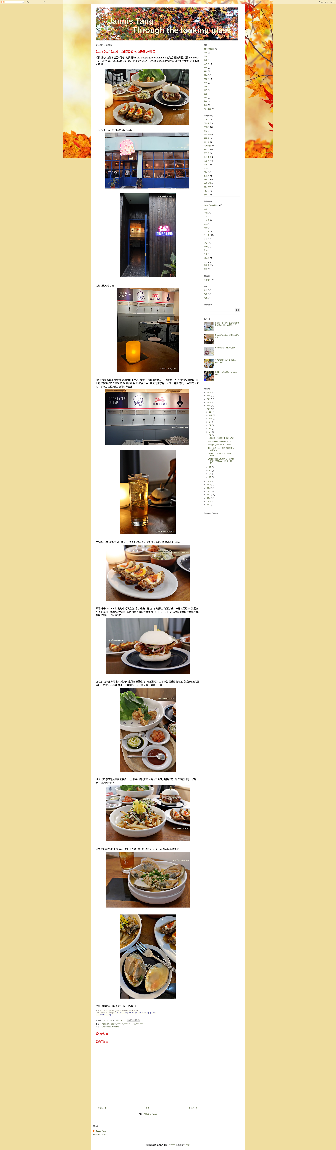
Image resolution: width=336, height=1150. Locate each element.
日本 (206, 75)
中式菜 (206, 127)
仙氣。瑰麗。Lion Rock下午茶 (219, 442)
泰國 (206, 83)
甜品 (206, 172)
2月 (210, 474)
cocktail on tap (129, 1024)
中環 (206, 213)
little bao (139, 1024)
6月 (210, 432)
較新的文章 (102, 1108)
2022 (209, 406)
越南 (206, 98)
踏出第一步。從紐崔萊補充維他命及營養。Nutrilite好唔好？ (227, 324)
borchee (172, 1145)
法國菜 (206, 161)
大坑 (206, 224)
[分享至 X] (133, 1020)
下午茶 (206, 123)
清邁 (206, 86)
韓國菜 (206, 195)
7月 (210, 429)
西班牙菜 (207, 187)
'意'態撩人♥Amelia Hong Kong (219, 445)
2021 (209, 409)
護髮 (206, 298)
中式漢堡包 (105, 1024)
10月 (211, 419)
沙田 (206, 243)
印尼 (206, 56)
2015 (209, 498)
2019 (209, 485)
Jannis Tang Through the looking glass (135, 1013)
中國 (206, 52)
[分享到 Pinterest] (138, 1020)
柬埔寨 (206, 79)
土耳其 (206, 64)
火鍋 (206, 168)
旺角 (206, 239)
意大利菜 (207, 146)
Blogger (187, 1145)
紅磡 (206, 250)
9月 (210, 422)
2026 (209, 392)
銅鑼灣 (113, 1024)
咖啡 (206, 131)
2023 (209, 402)
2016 (209, 495)
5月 (210, 435)
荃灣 (206, 254)
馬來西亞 (207, 109)
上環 (206, 209)
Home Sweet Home (211, 205)
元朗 (206, 216)
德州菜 (206, 142)
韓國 (206, 101)
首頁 (147, 1108)
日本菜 (206, 150)
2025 (209, 396)
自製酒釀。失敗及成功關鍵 (225, 348)
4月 (210, 467)
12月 (211, 412)
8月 (210, 425)
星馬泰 (206, 153)
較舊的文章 (193, 1108)
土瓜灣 (206, 220)
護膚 (206, 294)
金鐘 (206, 262)
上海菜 (206, 119)
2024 (209, 399)
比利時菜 (207, 157)
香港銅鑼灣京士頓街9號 (110, 1027)
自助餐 (206, 179)
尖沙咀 (206, 235)
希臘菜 (206, 138)
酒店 (206, 191)
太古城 (206, 231)
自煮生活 (207, 183)
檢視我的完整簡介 (100, 1135)
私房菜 (206, 176)
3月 (210, 471)
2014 (209, 501)
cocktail (120, 1024)
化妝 (206, 290)
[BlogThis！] (131, 1020)
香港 (206, 105)
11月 (211, 415)
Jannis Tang (101, 1131)
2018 (209, 488)
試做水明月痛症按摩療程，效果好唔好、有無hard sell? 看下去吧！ (221, 461)
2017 (209, 491)
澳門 (206, 90)
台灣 (206, 60)
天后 (206, 228)
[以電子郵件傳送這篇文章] (128, 1020)
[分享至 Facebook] (136, 1020)
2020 (209, 481)
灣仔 (206, 246)
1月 (210, 477)
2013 (209, 505)
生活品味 (207, 280)
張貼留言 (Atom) (150, 1114)
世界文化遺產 (209, 49)
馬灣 (206, 269)
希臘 (206, 68)
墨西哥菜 (207, 134)
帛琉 (206, 71)
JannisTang (105, 1015)
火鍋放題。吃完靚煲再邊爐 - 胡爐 (221, 438)
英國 (206, 94)
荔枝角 (206, 258)
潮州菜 (206, 165)
